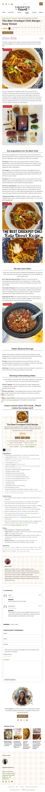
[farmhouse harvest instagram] (9, 3)
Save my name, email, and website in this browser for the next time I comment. (22, 650)
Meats (19, 12)
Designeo (33, 789)
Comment (6, 659)
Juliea (6, 569)
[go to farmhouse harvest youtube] (23, 790)
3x (9, 450)
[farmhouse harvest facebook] (3, 3)
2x (6, 450)
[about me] (9, 28)
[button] (20, 433)
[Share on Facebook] (2, 390)
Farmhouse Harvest (6, 18)
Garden (41, 12)
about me (21, 716)
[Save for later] (7, 50)
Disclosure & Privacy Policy (32, 786)
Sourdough (11, 12)
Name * (5, 633)
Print (17, 437)
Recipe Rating (7, 654)
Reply (40, 605)
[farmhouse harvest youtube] (12, 3)
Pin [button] (23, 437)
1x (4, 450)
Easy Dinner (14, 18)
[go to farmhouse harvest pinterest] (25, 790)
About (4, 12)
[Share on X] (2, 394)
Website (5, 644)
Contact (22, 786)
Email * (5, 638)
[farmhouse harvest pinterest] (6, 3)
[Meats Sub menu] (21, 12)
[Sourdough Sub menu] (14, 12)
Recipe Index (27, 13)
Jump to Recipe (8, 32)
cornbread (9, 200)
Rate (28, 437)
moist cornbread (14, 400)
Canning (34, 12)
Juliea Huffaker (16, 27)
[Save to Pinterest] (2, 398)
